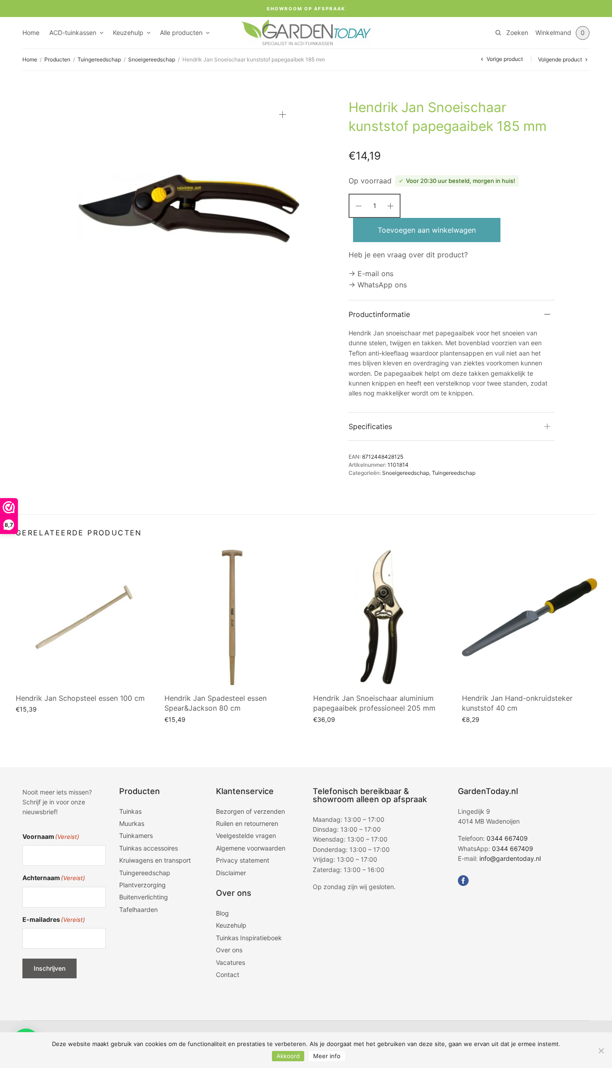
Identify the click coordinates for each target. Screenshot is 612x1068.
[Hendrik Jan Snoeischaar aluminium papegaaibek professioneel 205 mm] (380, 617)
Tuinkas (130, 811)
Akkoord (288, 1055)
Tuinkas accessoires (148, 848)
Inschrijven (49, 968)
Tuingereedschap (99, 59)
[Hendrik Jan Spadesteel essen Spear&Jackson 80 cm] (232, 617)
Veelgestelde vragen (246, 835)
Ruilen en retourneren (247, 823)
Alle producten (181, 32)
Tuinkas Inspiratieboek (249, 938)
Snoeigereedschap (151, 59)
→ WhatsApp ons (378, 284)
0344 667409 (507, 838)
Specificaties (370, 426)
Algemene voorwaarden (250, 848)
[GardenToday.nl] (306, 32)
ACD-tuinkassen (72, 32)
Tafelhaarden (138, 909)
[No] (600, 1050)
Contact (227, 974)
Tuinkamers (136, 835)
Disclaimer (231, 873)
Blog (222, 913)
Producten (57, 59)
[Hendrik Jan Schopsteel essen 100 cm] (83, 617)
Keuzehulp (128, 32)
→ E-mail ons (371, 273)
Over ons (229, 950)
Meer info (326, 1055)
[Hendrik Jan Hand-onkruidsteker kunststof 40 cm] (529, 617)
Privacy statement (242, 860)
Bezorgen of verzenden (250, 811)
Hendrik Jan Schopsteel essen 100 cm (80, 698)
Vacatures (230, 962)
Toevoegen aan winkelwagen (427, 230)
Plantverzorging (142, 885)
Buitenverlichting (143, 897)
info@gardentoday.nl (510, 858)
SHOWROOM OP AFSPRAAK (306, 8)
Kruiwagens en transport (155, 860)
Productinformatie (379, 314)
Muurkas (131, 823)
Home (30, 32)
